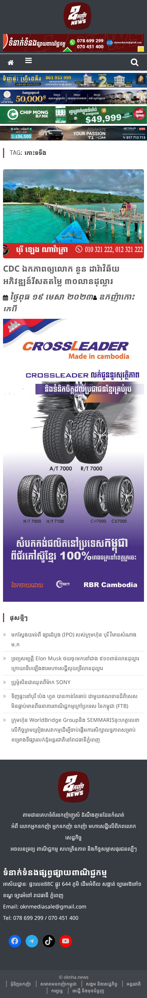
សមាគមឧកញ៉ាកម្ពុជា (58, 984)
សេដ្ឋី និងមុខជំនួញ (88, 990)
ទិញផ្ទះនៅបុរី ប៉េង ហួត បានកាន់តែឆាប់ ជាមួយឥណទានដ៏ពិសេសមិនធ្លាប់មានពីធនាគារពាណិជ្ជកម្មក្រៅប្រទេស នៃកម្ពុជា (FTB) (74, 700)
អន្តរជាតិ (134, 984)
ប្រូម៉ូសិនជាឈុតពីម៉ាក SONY (41, 682)
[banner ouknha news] (73, 41)
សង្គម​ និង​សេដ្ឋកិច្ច (101, 984)
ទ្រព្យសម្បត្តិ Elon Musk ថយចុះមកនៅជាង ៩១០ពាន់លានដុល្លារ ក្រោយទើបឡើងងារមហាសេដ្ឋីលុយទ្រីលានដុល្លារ (75, 663)
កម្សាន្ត (57, 990)
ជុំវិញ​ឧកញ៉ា (21, 984)
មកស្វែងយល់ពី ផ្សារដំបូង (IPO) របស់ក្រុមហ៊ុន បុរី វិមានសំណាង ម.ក (73, 639)
